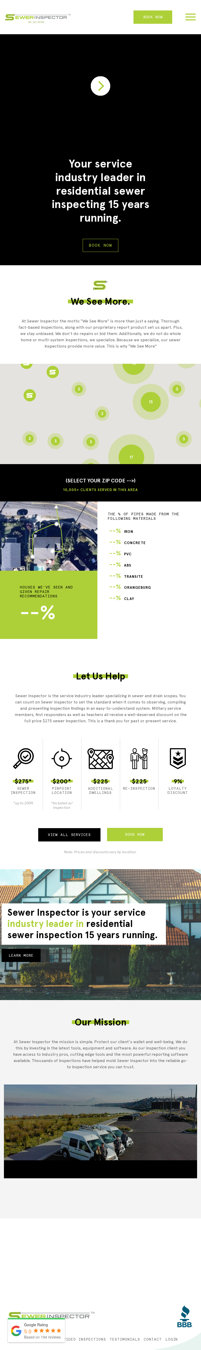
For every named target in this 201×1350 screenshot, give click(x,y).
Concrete (127, 543)
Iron (121, 531)
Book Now (153, 17)
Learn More (21, 955)
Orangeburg (130, 587)
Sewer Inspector (38, 18)
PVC (120, 554)
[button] (29, 395)
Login (171, 1339)
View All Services (69, 835)
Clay (121, 599)
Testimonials (125, 1339)
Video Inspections (84, 1339)
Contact (153, 1339)
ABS (120, 565)
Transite (126, 576)
